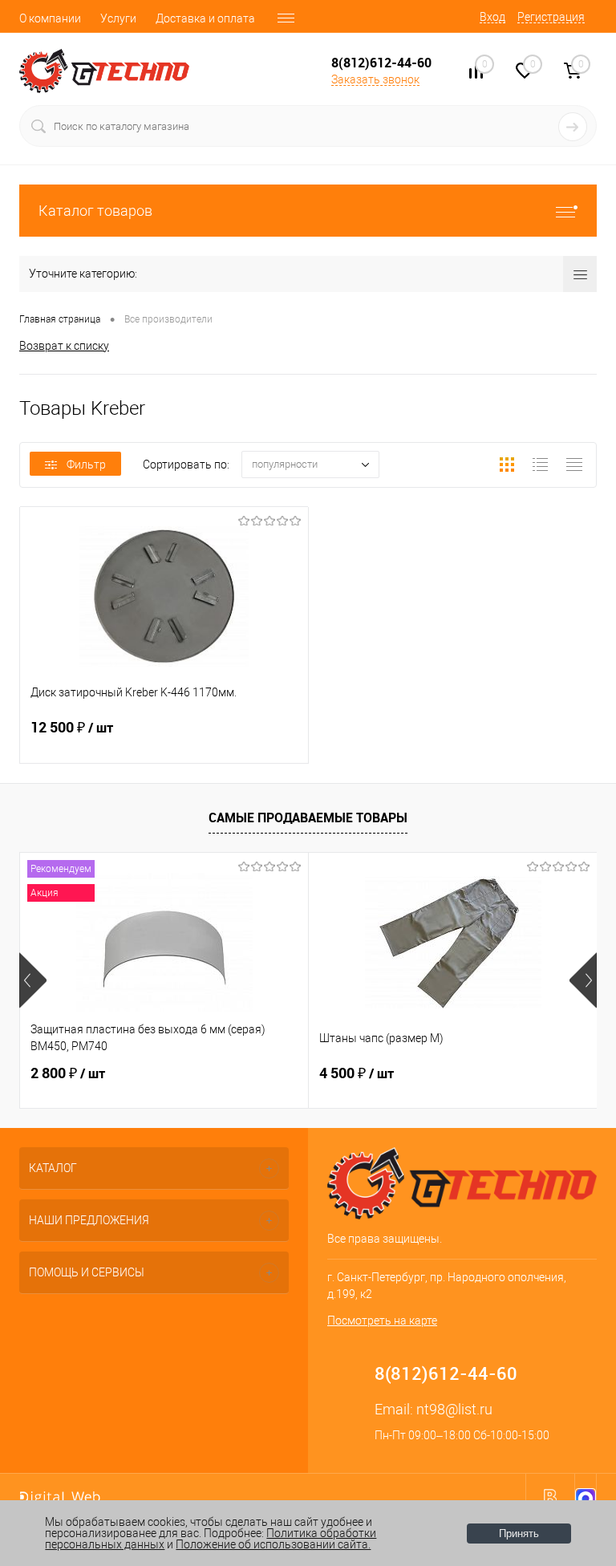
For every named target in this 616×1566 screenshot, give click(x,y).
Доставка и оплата (205, 18)
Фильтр (86, 464)
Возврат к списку (64, 345)
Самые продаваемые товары (308, 817)
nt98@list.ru (454, 1409)
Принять (519, 1533)
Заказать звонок (375, 79)
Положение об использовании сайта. (273, 1544)
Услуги (118, 18)
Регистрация (551, 16)
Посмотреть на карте (382, 1320)
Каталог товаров (95, 210)
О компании (50, 18)
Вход (492, 16)
